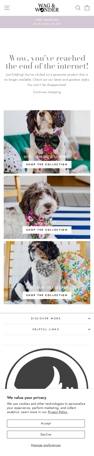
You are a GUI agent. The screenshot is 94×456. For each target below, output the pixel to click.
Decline (46, 434)
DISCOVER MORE (46, 318)
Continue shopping (47, 92)
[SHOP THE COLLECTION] (47, 142)
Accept (46, 423)
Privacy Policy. (58, 412)
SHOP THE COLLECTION (47, 229)
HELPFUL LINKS (46, 329)
